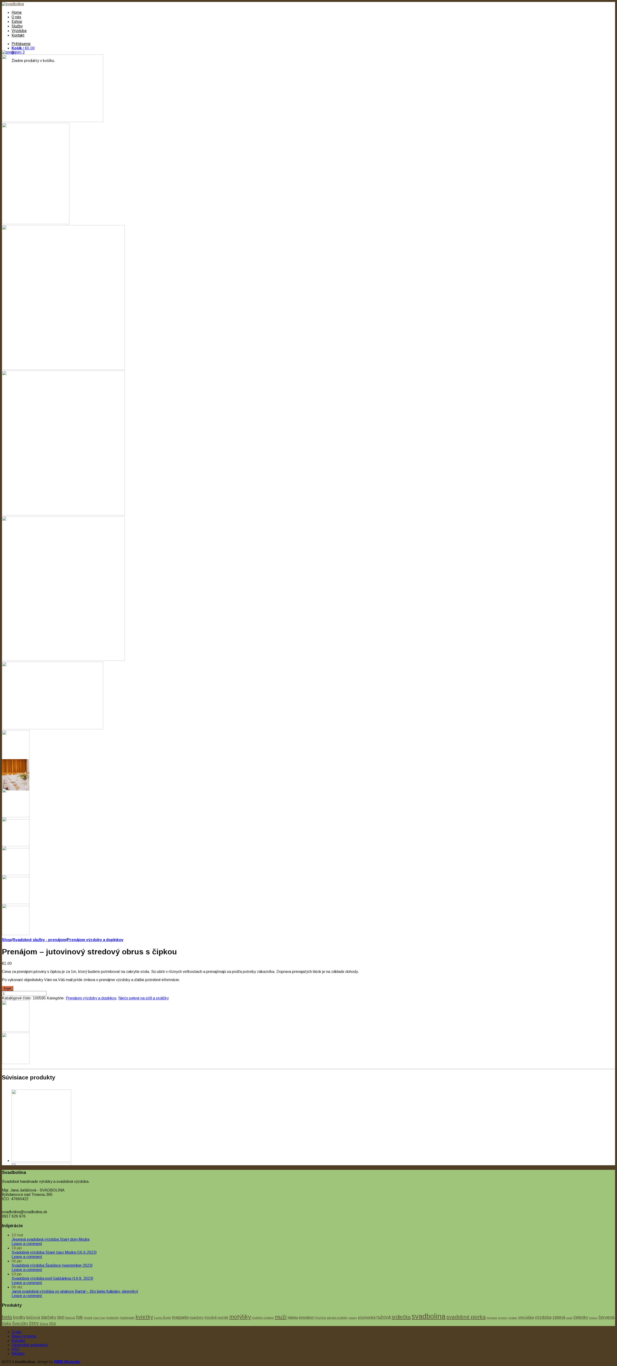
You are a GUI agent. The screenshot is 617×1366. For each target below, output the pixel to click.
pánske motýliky (337, 1317)
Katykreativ (127, 1317)
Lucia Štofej (162, 1317)
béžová (33, 1317)
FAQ (15, 1349)
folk (79, 1317)
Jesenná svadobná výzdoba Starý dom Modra (50, 1239)
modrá (210, 1317)
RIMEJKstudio (67, 1362)
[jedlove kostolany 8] (63, 659)
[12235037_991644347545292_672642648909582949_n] (63, 368)
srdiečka (401, 1317)
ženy (34, 1323)
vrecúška (526, 1317)
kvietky (144, 1317)
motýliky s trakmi (263, 1317)
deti (60, 1317)
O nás (16, 17)
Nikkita (293, 1317)
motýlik (223, 1317)
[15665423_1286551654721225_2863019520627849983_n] (63, 514)
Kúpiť (7, 988)
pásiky (353, 1317)
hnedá (88, 1317)
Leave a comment (27, 1244)
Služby (17, 26)
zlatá (569, 1317)
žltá (52, 1323)
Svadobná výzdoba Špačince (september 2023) (52, 1265)
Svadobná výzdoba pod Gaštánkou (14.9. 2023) (52, 1278)
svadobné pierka (466, 1317)
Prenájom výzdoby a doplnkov (95, 940)
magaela (180, 1317)
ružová (383, 1317)
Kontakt (18, 35)
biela (7, 1317)
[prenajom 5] (52, 121)
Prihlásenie (21, 43)
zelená (558, 1317)
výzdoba (543, 1317)
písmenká (367, 1317)
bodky (19, 1317)
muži (281, 1317)
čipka (6, 1323)
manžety (196, 1317)
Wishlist (18, 1354)
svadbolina (428, 1316)
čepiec (593, 1317)
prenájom (306, 1317)
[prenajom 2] (52, 728)
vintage (513, 1317)
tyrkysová (492, 1317)
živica (44, 1324)
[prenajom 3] (13, 52)
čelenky (580, 1317)
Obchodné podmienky (30, 1345)
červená (606, 1317)
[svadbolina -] (13, 4)
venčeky (503, 1317)
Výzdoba (19, 30)
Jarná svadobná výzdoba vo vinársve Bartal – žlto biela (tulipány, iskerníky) (75, 1291)
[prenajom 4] (35, 223)
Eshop (17, 21)
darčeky (48, 1317)
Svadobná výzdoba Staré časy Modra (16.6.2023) (54, 1252)
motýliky (240, 1316)
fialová (70, 1317)
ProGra (320, 1317)
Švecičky (20, 1323)
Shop (7, 940)
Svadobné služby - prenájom (39, 940)
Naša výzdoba (24, 1336)
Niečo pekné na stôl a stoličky (143, 998)
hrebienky (112, 1317)
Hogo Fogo (99, 1317)
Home (17, 12)
